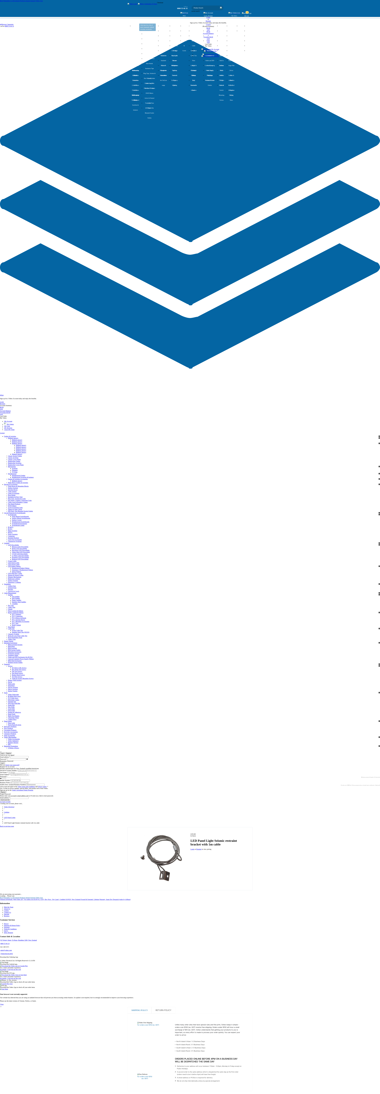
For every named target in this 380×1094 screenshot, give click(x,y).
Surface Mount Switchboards (21, 518)
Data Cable (11, 723)
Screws (10, 666)
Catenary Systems (13, 634)
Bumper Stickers (13, 742)
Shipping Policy (139, 1010)
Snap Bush (11, 627)
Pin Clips (11, 605)
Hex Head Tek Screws (19, 669)
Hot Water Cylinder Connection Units (20, 500)
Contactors (11, 536)
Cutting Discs (12, 719)
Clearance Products (10, 734)
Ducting (10, 589)
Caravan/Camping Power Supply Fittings (21, 659)
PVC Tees (15, 623)
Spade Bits (11, 705)
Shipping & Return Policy (12, 925)
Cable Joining (12, 491)
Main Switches (12, 531)
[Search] (221, 8)
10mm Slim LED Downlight (21, 552)
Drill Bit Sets (12, 701)
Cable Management (10, 593)
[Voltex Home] (132, 4)
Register (208, 21)
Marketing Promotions (11, 746)
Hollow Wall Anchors (15, 680)
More (247, 21)
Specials (6, 914)
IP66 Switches (12, 648)
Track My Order (9, 429)
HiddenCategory (13, 438)
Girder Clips (12, 639)
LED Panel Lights (13, 563)
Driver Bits (11, 710)
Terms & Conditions (10, 929)
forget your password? (12, 765)
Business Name (5, 782)
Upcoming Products (10, 730)
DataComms (238, 21)
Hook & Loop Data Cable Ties (17, 636)
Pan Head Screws (17, 673)
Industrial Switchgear (10, 643)
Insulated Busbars (13, 538)
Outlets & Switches (133, 21)
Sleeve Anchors (13, 689)
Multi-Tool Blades (13, 716)
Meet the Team (8, 907)
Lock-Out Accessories (15, 539)
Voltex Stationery (13, 741)
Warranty (7, 927)
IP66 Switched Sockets (15, 645)
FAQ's (6, 931)
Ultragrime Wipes (13, 718)
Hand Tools (11, 714)
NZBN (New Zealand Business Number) (13, 784)
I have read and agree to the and (24, 786)
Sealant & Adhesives (14, 712)
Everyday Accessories (11, 732)
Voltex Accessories (14, 739)
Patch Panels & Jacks (14, 725)
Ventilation (182, 21)
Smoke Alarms (8, 641)
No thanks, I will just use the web (10, 969)
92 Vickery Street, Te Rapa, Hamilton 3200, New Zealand (18, 940)
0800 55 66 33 (182, 8)
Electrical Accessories (147, 21)
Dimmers (15, 470)
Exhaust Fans (12, 588)
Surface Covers (16, 520)
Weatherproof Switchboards (20, 522)
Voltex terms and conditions (26, 786)
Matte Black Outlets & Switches (18, 482)
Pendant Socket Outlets (15, 662)
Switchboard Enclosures (19, 523)
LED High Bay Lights (15, 573)
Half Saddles (16, 598)
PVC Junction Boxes (18, 620)
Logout (208, 24)
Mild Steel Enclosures (15, 661)
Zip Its (10, 682)
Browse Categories (7, 24)
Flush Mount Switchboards (20, 516)
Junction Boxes (13, 490)
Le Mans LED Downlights (20, 555)
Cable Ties (11, 628)
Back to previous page (7, 826)
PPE (9, 744)
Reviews (6, 916)
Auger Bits (11, 709)
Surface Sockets (13, 488)
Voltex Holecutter (13, 694)
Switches (15, 468)
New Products (8, 728)
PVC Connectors (17, 616)
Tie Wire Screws (17, 677)
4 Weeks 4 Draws (13, 748)
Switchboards (12, 515)
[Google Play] (6, 984)
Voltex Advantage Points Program (22, 790)
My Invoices (215, 56)
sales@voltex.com (6, 950)
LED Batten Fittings (14, 566)
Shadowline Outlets (14, 461)
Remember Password (6, 761)
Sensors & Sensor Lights (15, 575)
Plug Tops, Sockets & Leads (17, 499)
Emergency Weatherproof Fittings (22, 570)
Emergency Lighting (14, 582)
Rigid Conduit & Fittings (15, 612)
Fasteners (7, 664)
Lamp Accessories (13, 493)
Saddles (10, 595)
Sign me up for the (16, 790)
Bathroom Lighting (14, 579)
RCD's (10, 529)
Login (208, 17)
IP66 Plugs (11, 646)
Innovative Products (10, 726)
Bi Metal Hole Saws (14, 696)
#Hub (2, 395)
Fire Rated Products (14, 504)
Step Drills (11, 707)
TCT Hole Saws (13, 698)
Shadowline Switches (14, 463)
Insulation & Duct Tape (15, 497)
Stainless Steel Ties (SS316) (20, 632)
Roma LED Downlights (19, 548)
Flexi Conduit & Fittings (15, 611)
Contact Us (7, 912)
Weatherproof (12, 474)
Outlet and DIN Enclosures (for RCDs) (20, 657)
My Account (215, 49)
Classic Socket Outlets (15, 456)
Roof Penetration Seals (15, 637)
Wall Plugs (11, 685)
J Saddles (15, 604)
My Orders (214, 54)
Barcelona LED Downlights (20, 550)
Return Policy (163, 1010)
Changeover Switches (15, 541)
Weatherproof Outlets (18, 475)
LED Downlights (13, 545)
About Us (7, 909)
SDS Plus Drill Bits (14, 703)
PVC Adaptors (16, 614)
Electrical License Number (9, 770)
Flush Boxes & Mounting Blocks (18, 486)
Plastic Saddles (16, 600)
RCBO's (10, 527)
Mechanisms (12, 466)
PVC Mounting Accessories (20, 621)
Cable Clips (11, 607)
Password (3, 759)
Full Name (4, 772)
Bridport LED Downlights (20, 559)
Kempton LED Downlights (20, 557)
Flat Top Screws (17, 671)
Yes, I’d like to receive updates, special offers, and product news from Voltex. (24, 788)
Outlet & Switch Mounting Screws (23, 678)
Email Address (5, 774)
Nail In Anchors (13, 687)
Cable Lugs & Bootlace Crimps (18, 502)
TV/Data (14, 472)
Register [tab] (8, 753)
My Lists (214, 51)
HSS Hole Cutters (13, 700)
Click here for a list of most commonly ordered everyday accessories (147, 27)
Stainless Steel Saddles (19, 602)
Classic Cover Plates (14, 459)
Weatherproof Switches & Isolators (23, 477)
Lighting (172, 21)
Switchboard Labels (18, 525)
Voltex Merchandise (10, 737)
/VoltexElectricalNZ (6, 954)
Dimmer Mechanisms (14, 577)
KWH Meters (12, 506)
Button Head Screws (18, 675)
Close (2, 1004)
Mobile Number (5, 780)
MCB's (10, 532)
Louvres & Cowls (13, 591)
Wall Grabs (11, 684)
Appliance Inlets (13, 655)
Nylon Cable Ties (17, 630)
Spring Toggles (12, 691)
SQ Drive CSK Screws (19, 668)
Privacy (6, 924)
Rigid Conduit (16, 625)
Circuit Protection (161, 21)
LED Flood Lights (13, 564)
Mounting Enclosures (14, 652)
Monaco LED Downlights (20, 547)
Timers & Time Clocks (15, 509)
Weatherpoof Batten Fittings (20, 568)
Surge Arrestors (13, 534)
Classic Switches (13, 458)
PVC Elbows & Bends (19, 618)
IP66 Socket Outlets (14, 650)
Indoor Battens (16, 572)
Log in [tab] (2, 753)
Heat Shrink (11, 495)
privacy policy (42, 786)
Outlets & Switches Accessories (18, 479)
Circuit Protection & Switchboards (14, 513)
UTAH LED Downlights (20, 554)
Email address (5, 757)
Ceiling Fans (12, 586)
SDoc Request (8, 932)
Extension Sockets (13, 653)
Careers (6, 911)
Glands (10, 609)
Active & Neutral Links (15, 507)
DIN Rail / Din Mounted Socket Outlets (20, 511)
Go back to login (5, 802)
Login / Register (208, 16)
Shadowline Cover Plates (16, 465)
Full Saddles (16, 596)
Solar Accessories (9, 735)
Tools (229, 21)
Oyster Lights (12, 561)
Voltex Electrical (9, 807)
